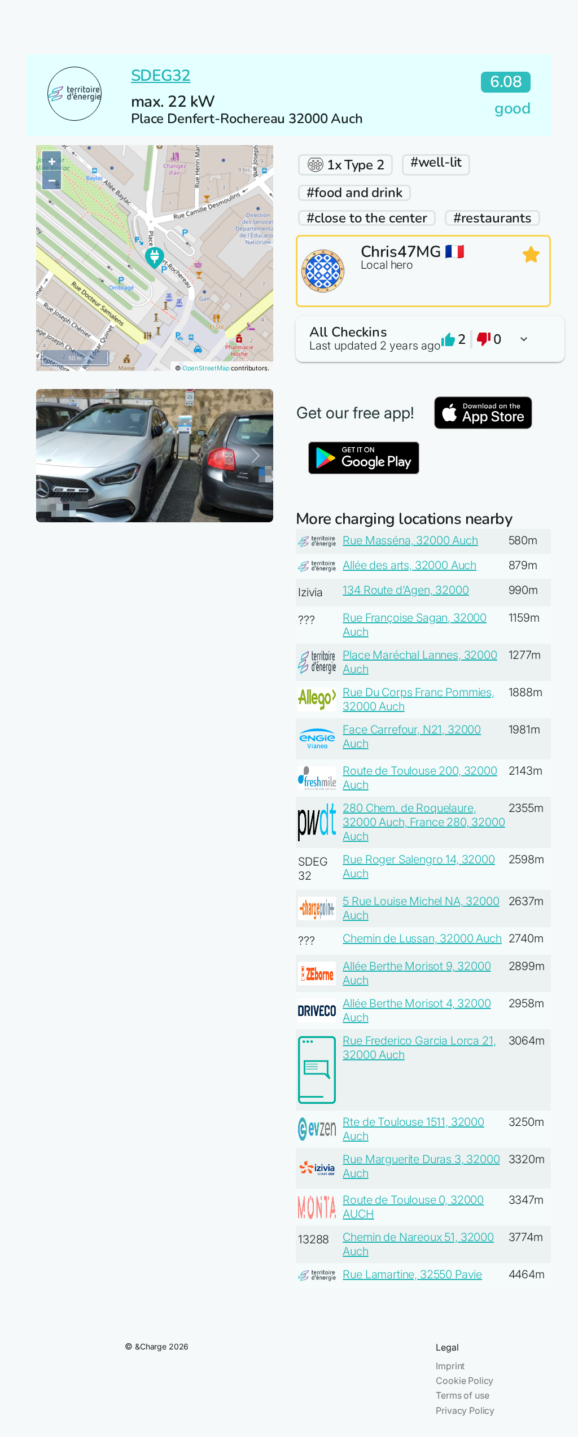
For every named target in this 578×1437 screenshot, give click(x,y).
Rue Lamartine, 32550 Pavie (412, 1274)
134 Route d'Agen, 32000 (405, 590)
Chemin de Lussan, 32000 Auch (422, 938)
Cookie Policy (464, 1380)
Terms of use (462, 1395)
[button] (423, 339)
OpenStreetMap (206, 368)
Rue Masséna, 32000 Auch (410, 540)
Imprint (450, 1366)
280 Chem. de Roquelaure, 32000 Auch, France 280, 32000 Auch (424, 822)
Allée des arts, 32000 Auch (409, 565)
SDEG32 (161, 75)
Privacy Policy (465, 1410)
